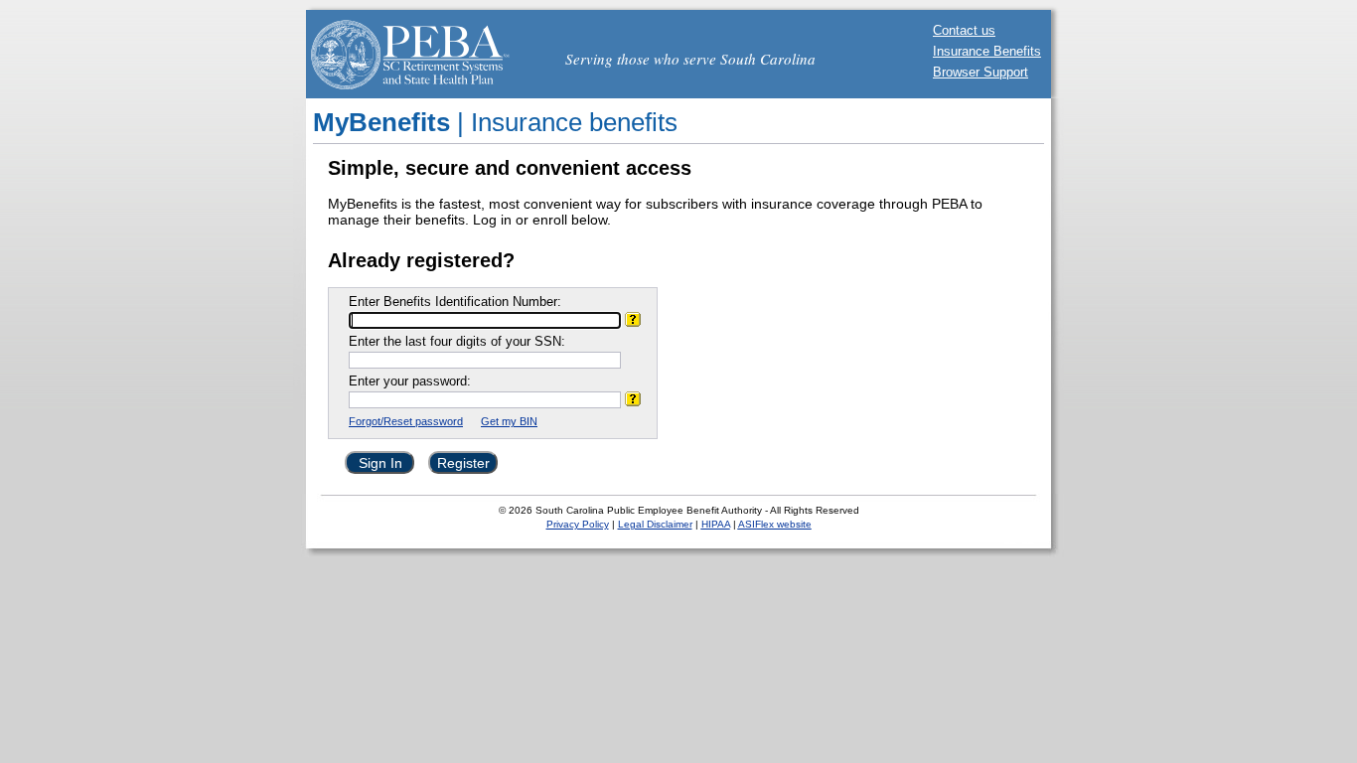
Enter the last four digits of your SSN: (457, 341)
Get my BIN (509, 421)
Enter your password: (410, 381)
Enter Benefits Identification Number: (455, 301)
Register (463, 463)
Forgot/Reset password (406, 421)
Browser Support (980, 72)
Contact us (964, 30)
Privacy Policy (577, 524)
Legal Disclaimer (655, 524)
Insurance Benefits (987, 51)
